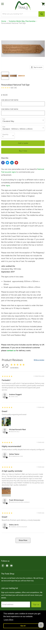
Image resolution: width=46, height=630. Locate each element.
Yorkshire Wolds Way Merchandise (22, 21)
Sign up (36, 604)
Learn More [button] (8, 620)
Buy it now (23, 150)
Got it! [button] (23, 626)
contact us (11, 350)
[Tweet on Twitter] (7, 162)
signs (8, 185)
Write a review (39, 360)
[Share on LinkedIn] (12, 162)
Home (3, 21)
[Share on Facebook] (3, 162)
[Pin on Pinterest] (16, 162)
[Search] (41, 14)
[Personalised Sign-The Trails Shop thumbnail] (5, 76)
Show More (23, 540)
